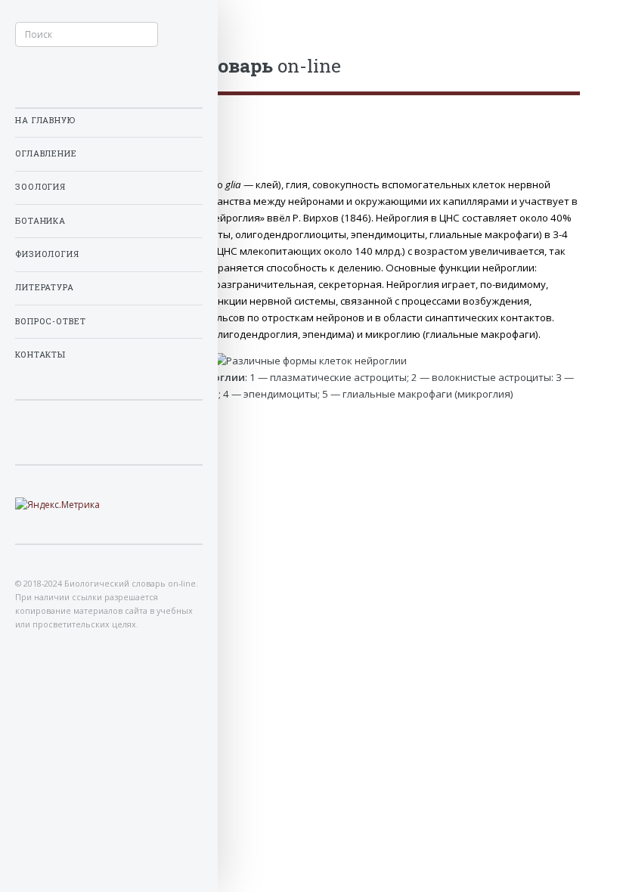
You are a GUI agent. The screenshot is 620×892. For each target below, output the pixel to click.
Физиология (47, 254)
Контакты (40, 354)
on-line (190, 65)
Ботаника (40, 220)
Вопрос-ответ (50, 321)
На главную (45, 120)
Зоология (40, 186)
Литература (44, 287)
